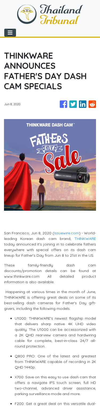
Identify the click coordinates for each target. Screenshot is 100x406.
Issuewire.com (66, 233)
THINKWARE (85, 238)
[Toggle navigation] (10, 33)
